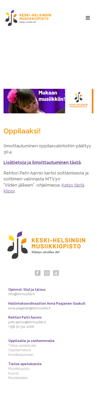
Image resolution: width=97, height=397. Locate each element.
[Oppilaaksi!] (48, 101)
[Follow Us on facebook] (37, 273)
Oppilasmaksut (19, 350)
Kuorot (13, 373)
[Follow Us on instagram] (47, 273)
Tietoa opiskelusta (22, 345)
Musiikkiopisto (19, 369)
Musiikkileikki (18, 378)
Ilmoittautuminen (20, 355)
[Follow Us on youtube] (56, 273)
